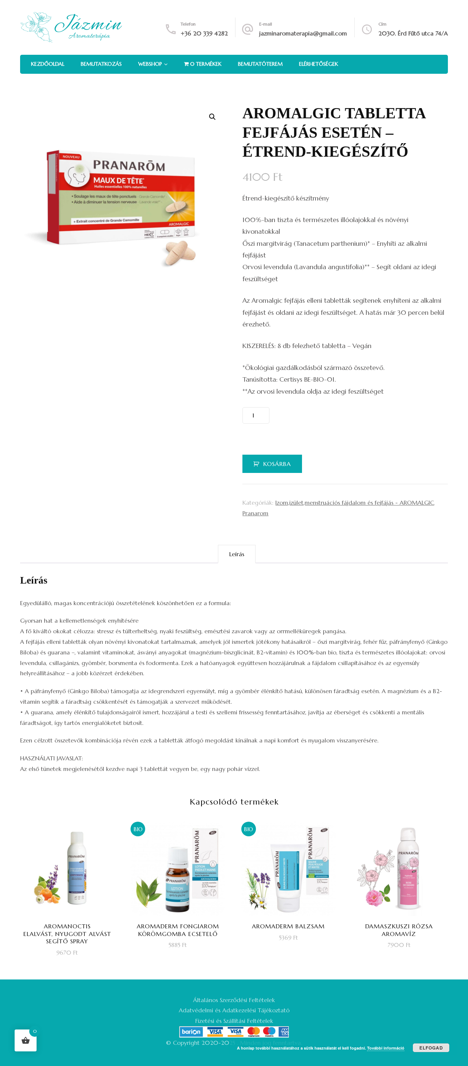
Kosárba (277, 463)
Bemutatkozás (101, 64)
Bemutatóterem (260, 64)
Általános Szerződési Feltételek (234, 1000)
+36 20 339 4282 (204, 33)
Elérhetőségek (318, 64)
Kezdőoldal (47, 64)
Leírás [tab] (236, 554)
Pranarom (255, 513)
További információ (385, 1048)
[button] (212, 116)
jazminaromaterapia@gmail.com (303, 33)
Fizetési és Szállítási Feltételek (234, 1020)
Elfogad (431, 1047)
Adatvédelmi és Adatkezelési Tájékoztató (234, 1010)
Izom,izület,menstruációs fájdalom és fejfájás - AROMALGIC (354, 502)
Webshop (150, 64)
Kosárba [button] (72, 887)
